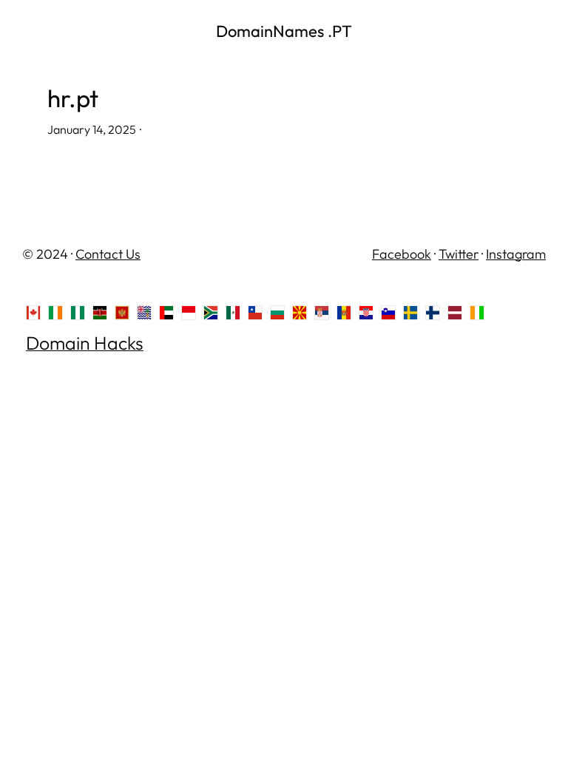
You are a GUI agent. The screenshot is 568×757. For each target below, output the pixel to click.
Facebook (401, 253)
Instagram (516, 253)
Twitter (459, 253)
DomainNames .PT (284, 31)
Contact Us (108, 253)
